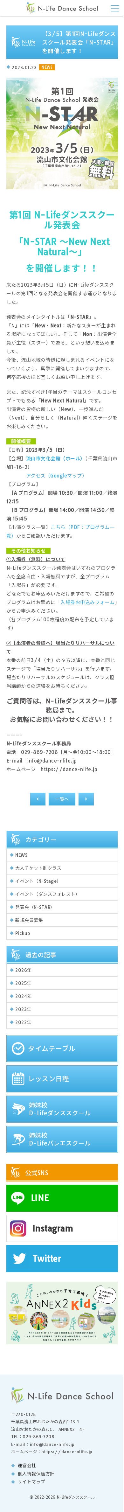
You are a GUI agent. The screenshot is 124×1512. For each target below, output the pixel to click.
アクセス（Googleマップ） (56, 476)
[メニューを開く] (115, 7)
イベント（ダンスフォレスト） (47, 894)
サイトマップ (31, 1482)
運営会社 (27, 1465)
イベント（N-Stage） (38, 881)
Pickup (22, 933)
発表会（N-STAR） (35, 907)
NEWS (21, 855)
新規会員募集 (29, 920)
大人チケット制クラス (38, 868)
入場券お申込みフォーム (87, 602)
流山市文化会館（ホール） (55, 459)
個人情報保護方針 (36, 1474)
